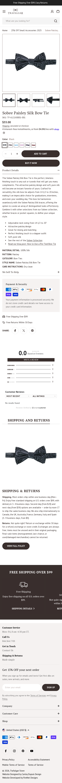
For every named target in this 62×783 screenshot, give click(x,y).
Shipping (5, 126)
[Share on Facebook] (15, 330)
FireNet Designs (30, 777)
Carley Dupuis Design (31, 774)
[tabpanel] (31, 488)
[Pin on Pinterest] (32, 330)
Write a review (31, 359)
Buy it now (31, 163)
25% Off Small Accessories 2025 (26, 30)
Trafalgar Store (17, 770)
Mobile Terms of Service (13, 764)
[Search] (55, 21)
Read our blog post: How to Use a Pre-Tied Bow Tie (32, 244)
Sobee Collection (34, 240)
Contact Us (7, 650)
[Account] (52, 11)
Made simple (8, 659)
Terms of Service (35, 764)
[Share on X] (23, 330)
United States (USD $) (16, 730)
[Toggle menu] (4, 11)
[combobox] (31, 20)
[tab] (29, 421)
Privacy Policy (8, 759)
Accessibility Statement (39, 759)
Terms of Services (38, 695)
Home (4, 30)
